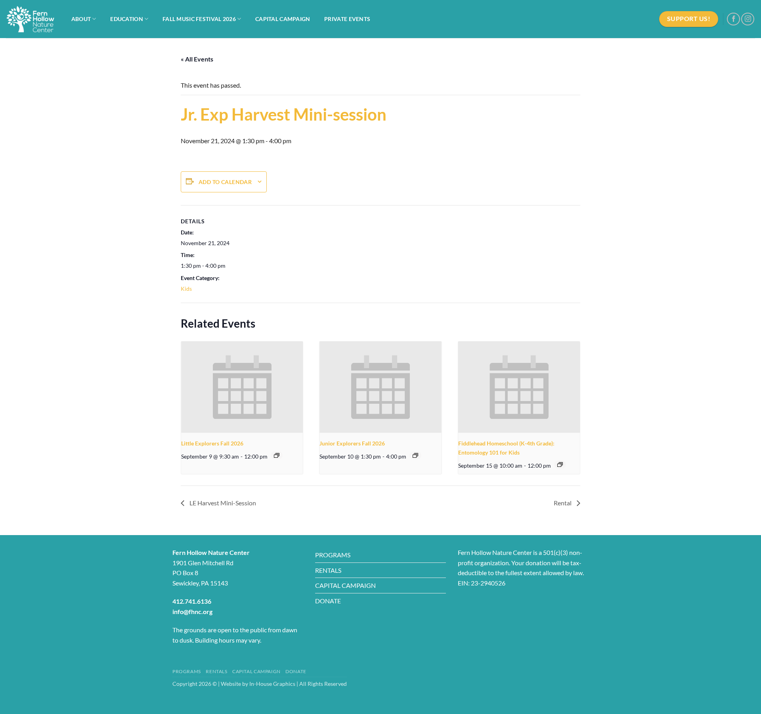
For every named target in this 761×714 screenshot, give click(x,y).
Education (126, 18)
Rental (563, 503)
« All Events (197, 59)
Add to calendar (225, 181)
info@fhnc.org (192, 611)
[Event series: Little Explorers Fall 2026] (276, 455)
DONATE (328, 601)
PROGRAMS (332, 555)
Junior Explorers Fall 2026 (352, 443)
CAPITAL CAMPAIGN (345, 585)
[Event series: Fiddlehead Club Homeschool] (560, 464)
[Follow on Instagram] (747, 19)
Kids (186, 288)
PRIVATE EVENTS (347, 18)
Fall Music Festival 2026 (199, 18)
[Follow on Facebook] (733, 19)
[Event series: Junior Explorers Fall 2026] (415, 455)
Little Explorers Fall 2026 (212, 443)
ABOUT (81, 18)
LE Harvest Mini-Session (222, 503)
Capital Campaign (282, 18)
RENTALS (328, 570)
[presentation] (242, 387)
